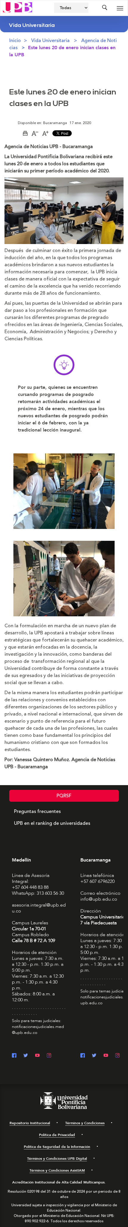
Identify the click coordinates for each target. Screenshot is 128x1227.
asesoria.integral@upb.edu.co (39, 908)
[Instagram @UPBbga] (117, 1056)
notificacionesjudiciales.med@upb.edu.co (38, 1029)
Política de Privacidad (57, 1135)
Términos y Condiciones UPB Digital (57, 1158)
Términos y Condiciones (84, 1123)
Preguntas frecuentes (37, 811)
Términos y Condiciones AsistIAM (57, 1170)
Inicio (15, 40)
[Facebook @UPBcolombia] (14, 1056)
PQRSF (64, 795)
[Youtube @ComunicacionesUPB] (37, 1056)
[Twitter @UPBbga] (94, 1056)
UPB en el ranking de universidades (52, 823)
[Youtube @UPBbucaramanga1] (106, 1056)
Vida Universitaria (50, 40)
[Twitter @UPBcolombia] (26, 1056)
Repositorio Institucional (30, 1123)
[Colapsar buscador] (104, 8)
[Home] (17, 6)
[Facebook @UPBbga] (82, 1056)
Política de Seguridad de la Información (57, 1146)
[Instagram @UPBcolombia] (49, 1056)
